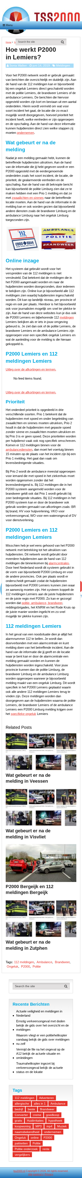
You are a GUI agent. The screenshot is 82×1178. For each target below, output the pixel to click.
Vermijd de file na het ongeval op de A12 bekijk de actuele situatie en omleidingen (40, 1054)
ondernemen (25, 132)
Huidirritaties (35, 1120)
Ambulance (44, 962)
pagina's (38, 1174)
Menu (9, 25)
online (35, 1137)
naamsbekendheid (27, 1132)
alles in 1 (40, 1103)
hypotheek (55, 1120)
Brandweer (62, 962)
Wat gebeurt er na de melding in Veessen (28, 778)
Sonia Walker (18, 65)
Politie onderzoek (26, 1149)
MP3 (39, 1126)
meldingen (67, 317)
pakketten (21, 1143)
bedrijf (19, 1109)
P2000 (25, 966)
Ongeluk (12, 966)
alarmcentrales (59, 563)
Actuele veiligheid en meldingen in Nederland (39, 1013)
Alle (30, 1174)
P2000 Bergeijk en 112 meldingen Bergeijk (29, 889)
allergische (22, 1103)
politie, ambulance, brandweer (42, 603)
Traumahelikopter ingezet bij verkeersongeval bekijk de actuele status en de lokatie (39, 1068)
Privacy (49, 1174)
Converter (21, 1115)
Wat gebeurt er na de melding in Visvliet (28, 833)
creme (37, 1115)
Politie (37, 966)
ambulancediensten (19, 449)
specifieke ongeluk (23, 714)
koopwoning (23, 1126)
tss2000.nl (19, 1171)
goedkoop (52, 1115)
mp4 (49, 1126)
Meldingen (63, 65)
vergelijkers (22, 1154)
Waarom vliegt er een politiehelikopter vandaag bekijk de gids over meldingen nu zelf (42, 1039)
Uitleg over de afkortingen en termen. (31, 369)
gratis (18, 1120)
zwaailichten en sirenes (28, 197)
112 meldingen (24, 962)
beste (31, 1109)
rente (45, 1149)
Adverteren (46, 1098)
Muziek (62, 1126)
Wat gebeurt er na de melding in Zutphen (28, 945)
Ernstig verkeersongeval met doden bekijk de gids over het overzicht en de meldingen (42, 1025)
